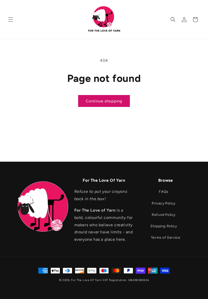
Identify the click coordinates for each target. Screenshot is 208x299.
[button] (10, 19)
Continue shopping (104, 101)
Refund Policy (164, 215)
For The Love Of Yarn (86, 280)
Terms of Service (165, 237)
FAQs (163, 192)
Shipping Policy (163, 226)
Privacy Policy (163, 203)
